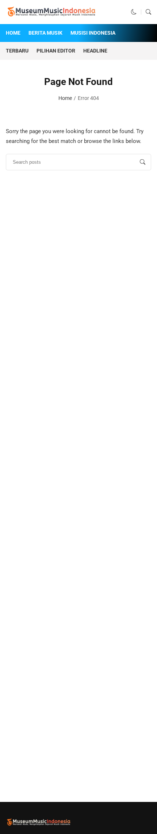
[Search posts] (143, 162)
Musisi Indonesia (92, 33)
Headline (95, 51)
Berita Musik (45, 33)
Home (13, 33)
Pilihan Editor (56, 51)
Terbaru (17, 51)
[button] (134, 12)
